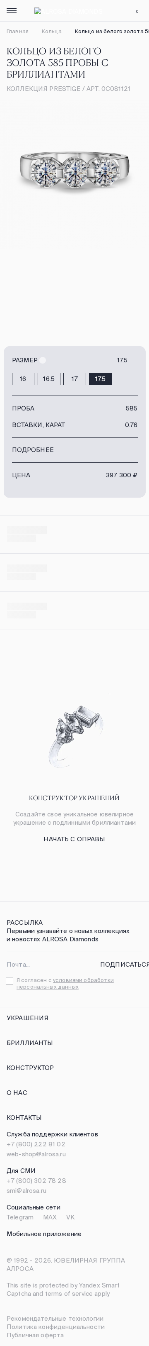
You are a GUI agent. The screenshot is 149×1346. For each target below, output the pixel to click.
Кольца (52, 31)
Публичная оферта (35, 1335)
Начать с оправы (74, 839)
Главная (18, 31)
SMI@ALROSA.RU (26, 1190)
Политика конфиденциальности (56, 1326)
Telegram (20, 1217)
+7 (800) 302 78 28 (36, 1180)
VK (70, 1217)
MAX (50, 1217)
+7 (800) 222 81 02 (36, 1144)
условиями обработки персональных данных (65, 983)
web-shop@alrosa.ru (36, 1154)
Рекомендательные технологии (55, 1318)
